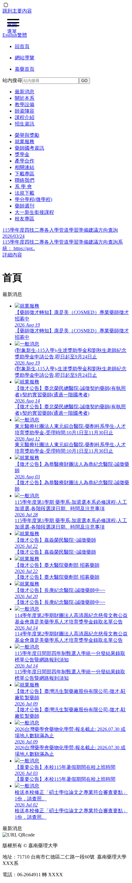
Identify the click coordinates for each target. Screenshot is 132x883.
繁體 (22, 35)
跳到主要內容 (17, 10)
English (9, 35)
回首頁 (22, 46)
